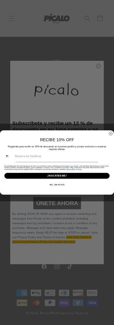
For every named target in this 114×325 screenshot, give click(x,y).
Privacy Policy (71, 169)
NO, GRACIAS (57, 185)
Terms (80, 169)
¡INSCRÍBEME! (57, 175)
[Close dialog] (111, 133)
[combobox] (9, 156)
